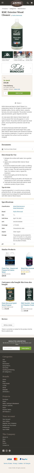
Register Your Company (9, 423)
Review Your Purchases (9, 425)
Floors (4, 401)
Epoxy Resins (6, 365)
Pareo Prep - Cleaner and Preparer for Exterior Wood (10, 270)
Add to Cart (19, 93)
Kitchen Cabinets (8, 405)
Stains (4, 361)
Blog (4, 441)
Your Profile (6, 429)
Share (19, 103)
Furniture (5, 399)
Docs (4, 439)
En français (27, 463)
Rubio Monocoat (17, 15)
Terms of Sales (8, 463)
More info (17, 89)
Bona (4, 381)
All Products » (7, 411)
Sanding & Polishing (8, 370)
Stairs (4, 407)
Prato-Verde (6, 383)
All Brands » (6, 391)
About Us (5, 437)
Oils (4, 359)
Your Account (6, 419)
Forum (4, 443)
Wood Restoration (18, 208)
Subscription (25, 348)
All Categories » (7, 372)
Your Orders (6, 421)
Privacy (15, 463)
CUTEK (4, 385)
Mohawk (5, 389)
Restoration (6, 363)
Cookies (20, 463)
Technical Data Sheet (10, 149)
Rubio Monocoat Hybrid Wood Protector (9, 304)
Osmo (4, 379)
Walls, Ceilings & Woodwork (11, 403)
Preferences (6, 427)
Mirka (4, 387)
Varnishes (5, 368)
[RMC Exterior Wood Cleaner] (17, 34)
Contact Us (6, 445)
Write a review (8, 325)
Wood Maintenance (19, 206)
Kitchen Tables (7, 409)
